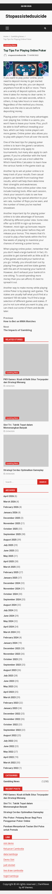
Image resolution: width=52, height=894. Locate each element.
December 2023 (11, 648)
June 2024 (8, 615)
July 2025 (8, 545)
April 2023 (8, 692)
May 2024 (8, 621)
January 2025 (10, 577)
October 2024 (10, 594)
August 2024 (10, 605)
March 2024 (9, 632)
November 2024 (11, 588)
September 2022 (12, 730)
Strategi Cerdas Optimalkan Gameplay (26, 451)
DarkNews (43, 884)
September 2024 (12, 599)
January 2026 (10, 512)
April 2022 (8, 757)
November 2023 (11, 654)
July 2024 (8, 610)
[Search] (45, 28)
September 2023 (12, 664)
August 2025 (10, 539)
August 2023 (10, 670)
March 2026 (9, 501)
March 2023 (9, 697)
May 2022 (8, 751)
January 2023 (10, 708)
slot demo (8, 843)
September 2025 (12, 534)
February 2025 (10, 572)
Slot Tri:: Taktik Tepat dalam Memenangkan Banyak (26, 405)
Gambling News (10, 45)
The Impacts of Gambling (17, 328)
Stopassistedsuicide (26, 16)
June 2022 (8, 746)
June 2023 (8, 681)
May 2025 (8, 556)
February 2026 (10, 507)
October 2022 (10, 724)
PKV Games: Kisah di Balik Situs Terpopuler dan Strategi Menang (26, 360)
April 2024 (8, 626)
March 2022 (9, 762)
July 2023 (8, 675)
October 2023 (10, 659)
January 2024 (10, 643)
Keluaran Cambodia (13, 848)
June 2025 (8, 550)
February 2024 (10, 637)
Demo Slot (8, 859)
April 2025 (8, 561)
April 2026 (8, 496)
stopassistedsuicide (17, 55)
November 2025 (11, 523)
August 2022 (10, 735)
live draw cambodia (13, 870)
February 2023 (10, 702)
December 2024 (11, 583)
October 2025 (10, 529)
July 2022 (8, 741)
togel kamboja (10, 875)
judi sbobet (9, 865)
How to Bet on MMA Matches (19, 319)
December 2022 (11, 713)
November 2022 (11, 719)
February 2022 (10, 768)
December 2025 (11, 518)
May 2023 (8, 686)
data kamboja (10, 854)
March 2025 (9, 567)
